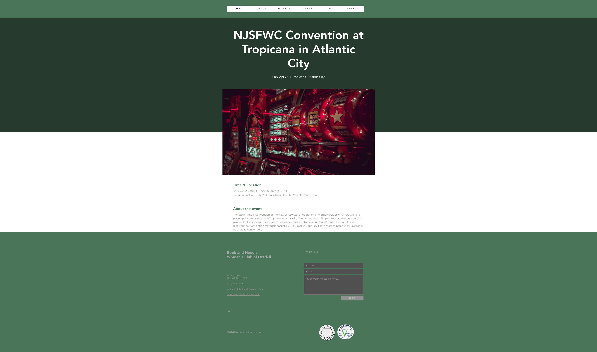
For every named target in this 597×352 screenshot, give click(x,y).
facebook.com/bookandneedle (243, 294)
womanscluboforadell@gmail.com (245, 289)
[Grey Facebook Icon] (229, 311)
